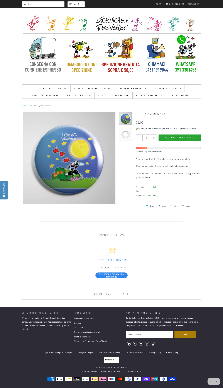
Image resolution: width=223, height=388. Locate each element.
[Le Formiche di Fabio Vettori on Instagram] (153, 344)
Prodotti (33, 106)
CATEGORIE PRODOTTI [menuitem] (85, 88)
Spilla (155, 195)
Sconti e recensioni (82, 337)
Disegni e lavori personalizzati (87, 332)
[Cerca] (25, 4)
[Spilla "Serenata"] (69, 158)
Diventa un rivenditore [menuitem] (150, 95)
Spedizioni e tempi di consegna (58, 352)
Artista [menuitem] (46, 88)
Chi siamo (78, 327)
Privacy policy (155, 352)
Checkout (193, 4)
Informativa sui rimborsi (109, 352)
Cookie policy (172, 352)
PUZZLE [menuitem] (108, 88)
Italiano (74, 4)
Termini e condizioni (135, 352)
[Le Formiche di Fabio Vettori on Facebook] (135, 344)
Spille (155, 187)
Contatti (77, 323)
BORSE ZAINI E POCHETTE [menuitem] (168, 88)
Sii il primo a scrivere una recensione (111, 275)
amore (155, 191)
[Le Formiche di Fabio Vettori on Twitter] (129, 344)
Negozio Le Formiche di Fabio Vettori (90, 341)
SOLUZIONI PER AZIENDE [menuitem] (78, 95)
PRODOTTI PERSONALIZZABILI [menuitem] (113, 95)
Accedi (158, 4)
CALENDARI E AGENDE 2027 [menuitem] (133, 88)
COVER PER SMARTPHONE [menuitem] (45, 95)
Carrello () (176, 4)
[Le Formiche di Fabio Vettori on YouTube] (141, 344)
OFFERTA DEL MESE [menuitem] (181, 95)
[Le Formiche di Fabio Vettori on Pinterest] (147, 344)
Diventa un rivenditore (83, 318)
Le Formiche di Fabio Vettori (115, 368)
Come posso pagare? (85, 352)
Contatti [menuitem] (62, 88)
